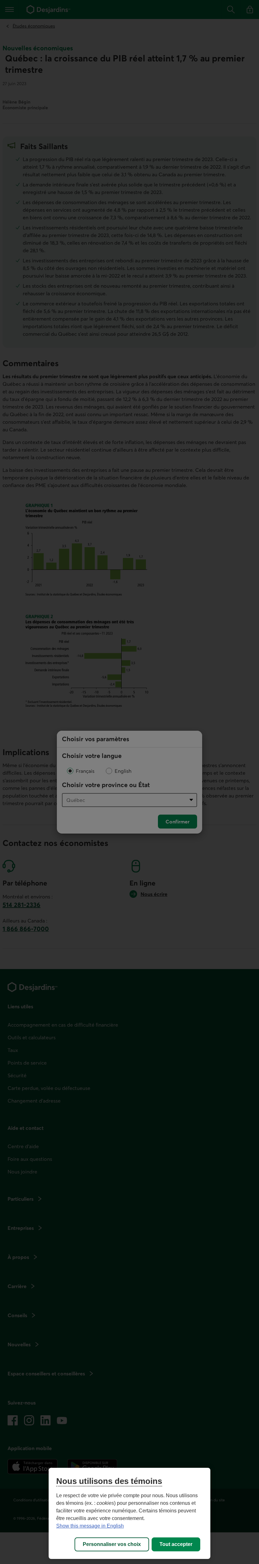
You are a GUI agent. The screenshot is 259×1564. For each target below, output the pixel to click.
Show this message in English (90, 1526)
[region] (129, 1513)
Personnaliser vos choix (112, 1544)
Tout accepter (176, 1544)
